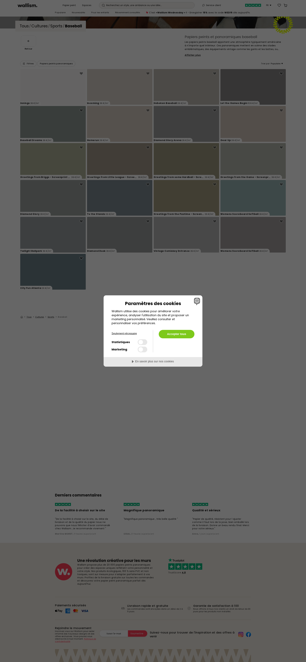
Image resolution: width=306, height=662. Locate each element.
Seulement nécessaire (124, 333)
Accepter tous (176, 334)
